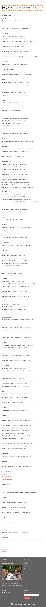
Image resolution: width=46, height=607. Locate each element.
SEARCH (25, 562)
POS (22, 602)
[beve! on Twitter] (2, 593)
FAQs (25, 568)
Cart (43, 1)
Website (12, 523)
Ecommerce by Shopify (29, 602)
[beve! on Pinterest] (6, 593)
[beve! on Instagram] (9, 593)
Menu (4, 1)
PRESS (25, 565)
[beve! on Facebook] (4, 593)
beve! (20, 602)
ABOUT (25, 563)
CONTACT (26, 567)
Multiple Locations (6, 551)
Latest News (4, 559)
